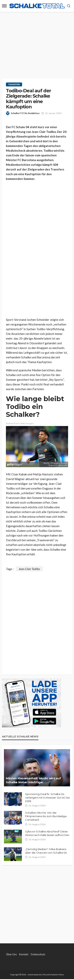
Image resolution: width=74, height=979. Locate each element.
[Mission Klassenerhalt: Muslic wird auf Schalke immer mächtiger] (37, 767)
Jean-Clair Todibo (29, 569)
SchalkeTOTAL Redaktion (25, 113)
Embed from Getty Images (20, 423)
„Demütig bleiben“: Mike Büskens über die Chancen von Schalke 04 (46, 851)
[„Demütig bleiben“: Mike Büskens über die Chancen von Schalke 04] (13, 854)
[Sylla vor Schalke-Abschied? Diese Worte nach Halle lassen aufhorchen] (13, 836)
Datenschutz (38, 954)
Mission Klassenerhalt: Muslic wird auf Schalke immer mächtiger (33, 780)
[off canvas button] (4, 6)
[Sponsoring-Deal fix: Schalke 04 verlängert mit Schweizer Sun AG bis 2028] (13, 799)
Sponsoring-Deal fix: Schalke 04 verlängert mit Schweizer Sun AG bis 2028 (47, 797)
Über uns (11, 954)
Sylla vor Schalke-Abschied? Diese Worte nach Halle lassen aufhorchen (47, 833)
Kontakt (23, 954)
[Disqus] (37, 620)
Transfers (14, 84)
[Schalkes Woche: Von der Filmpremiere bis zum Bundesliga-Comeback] (13, 818)
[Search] (68, 6)
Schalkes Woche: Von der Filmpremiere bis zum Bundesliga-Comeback (46, 816)
